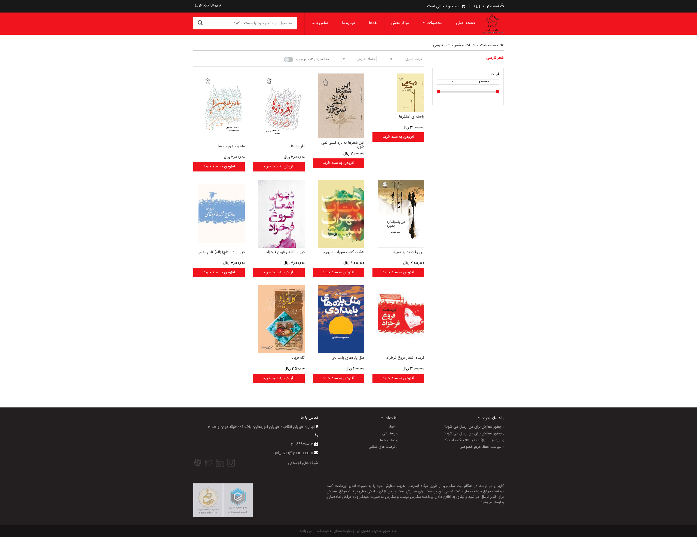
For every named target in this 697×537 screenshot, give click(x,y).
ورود (477, 6)
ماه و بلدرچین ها (231, 146)
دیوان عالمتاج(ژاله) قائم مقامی (221, 252)
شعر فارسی (441, 45)
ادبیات (470, 45)
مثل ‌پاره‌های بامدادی (348, 358)
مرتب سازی (414, 59)
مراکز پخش (400, 23)
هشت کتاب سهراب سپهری (343, 252)
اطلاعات (390, 418)
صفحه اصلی (465, 23)
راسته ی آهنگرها (411, 117)
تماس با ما (319, 23)
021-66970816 (210, 6)
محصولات (433, 23)
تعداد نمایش (366, 59)
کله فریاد (298, 358)
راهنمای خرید (492, 418)
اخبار (392, 427)
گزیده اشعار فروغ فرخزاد (405, 358)
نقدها (373, 23)
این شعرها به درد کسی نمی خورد (342, 145)
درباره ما (348, 23)
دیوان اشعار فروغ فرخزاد (285, 252)
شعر (458, 45)
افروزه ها (297, 146)
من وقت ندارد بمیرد (408, 252)
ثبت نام (493, 6)
